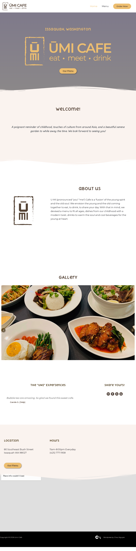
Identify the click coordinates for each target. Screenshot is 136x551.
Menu (105, 6)
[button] (68, 71)
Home (93, 6)
